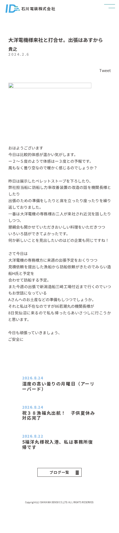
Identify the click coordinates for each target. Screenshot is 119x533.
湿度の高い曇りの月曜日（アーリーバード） (58, 386)
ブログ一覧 (59, 472)
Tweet (105, 70)
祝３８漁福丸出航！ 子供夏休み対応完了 (58, 415)
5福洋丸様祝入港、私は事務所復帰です (57, 444)
